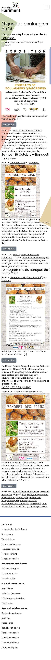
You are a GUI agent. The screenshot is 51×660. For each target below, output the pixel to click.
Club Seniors (7, 603)
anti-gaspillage (17, 372)
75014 (29, 369)
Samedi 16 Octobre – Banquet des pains (24, 156)
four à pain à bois (31, 380)
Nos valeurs (7, 534)
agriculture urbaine (31, 136)
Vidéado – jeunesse (10, 593)
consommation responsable (15, 503)
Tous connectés (9, 573)
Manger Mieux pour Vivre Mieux (16, 151)
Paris (15, 383)
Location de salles (10, 558)
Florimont (6, 45)
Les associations (10, 549)
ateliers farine (29, 257)
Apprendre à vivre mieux (14, 608)
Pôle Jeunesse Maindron (13, 598)
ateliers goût (42, 257)
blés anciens (37, 139)
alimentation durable (31, 130)
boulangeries (7, 142)
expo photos (35, 145)
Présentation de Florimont (14, 529)
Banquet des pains (21, 139)
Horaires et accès (10, 627)
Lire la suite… (9, 124)
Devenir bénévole (10, 642)
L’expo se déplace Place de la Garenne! (23, 36)
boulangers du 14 (23, 142)
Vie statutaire (8, 539)
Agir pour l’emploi (10, 568)
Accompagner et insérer (14, 563)
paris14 (35, 151)
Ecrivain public (8, 578)
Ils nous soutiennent (11, 544)
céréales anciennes (28, 263)
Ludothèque (7, 588)
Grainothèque (39, 148)
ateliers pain (7, 260)
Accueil (16, 130)
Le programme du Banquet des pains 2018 (25, 272)
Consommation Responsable (15, 133)
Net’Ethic (5, 618)
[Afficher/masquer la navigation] (46, 6)
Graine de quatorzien (11, 613)
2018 (24, 369)
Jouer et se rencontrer (13, 583)
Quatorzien (6, 257)
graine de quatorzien (22, 148)
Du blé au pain (21, 145)
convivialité (35, 503)
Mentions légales (9, 647)
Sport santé (7, 623)
